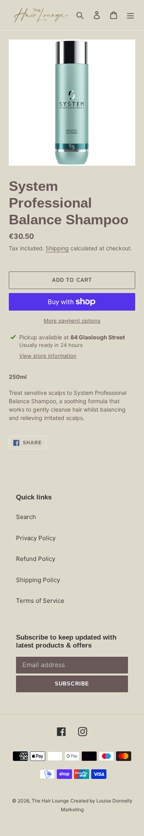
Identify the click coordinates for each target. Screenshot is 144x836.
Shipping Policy (38, 580)
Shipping (57, 248)
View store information (47, 356)
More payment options (72, 320)
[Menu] (130, 15)
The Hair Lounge (50, 801)
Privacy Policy (36, 538)
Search (26, 517)
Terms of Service (40, 600)
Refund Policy (35, 559)
